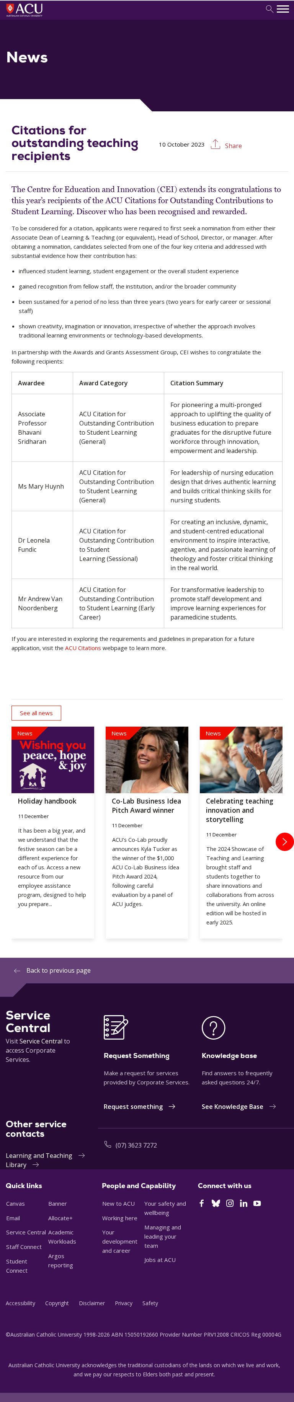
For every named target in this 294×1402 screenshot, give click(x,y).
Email (13, 1218)
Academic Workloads (62, 1236)
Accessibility (20, 1303)
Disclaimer (92, 1303)
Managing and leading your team (162, 1236)
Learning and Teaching (39, 1155)
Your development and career (119, 1241)
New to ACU (118, 1203)
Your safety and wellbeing (165, 1208)
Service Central (41, 1041)
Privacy (123, 1303)
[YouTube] (257, 1204)
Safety (150, 1303)
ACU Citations (83, 648)
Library (16, 1165)
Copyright (57, 1303)
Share (233, 146)
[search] (270, 9)
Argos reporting (60, 1260)
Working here (119, 1218)
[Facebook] (201, 1204)
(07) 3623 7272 (136, 1145)
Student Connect (17, 1265)
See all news (36, 713)
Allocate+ (60, 1218)
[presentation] (285, 842)
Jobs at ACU (160, 1259)
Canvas (15, 1203)
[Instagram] (230, 1204)
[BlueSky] (216, 1204)
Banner (57, 1203)
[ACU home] (34, 17)
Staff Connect (24, 1246)
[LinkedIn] (243, 1204)
